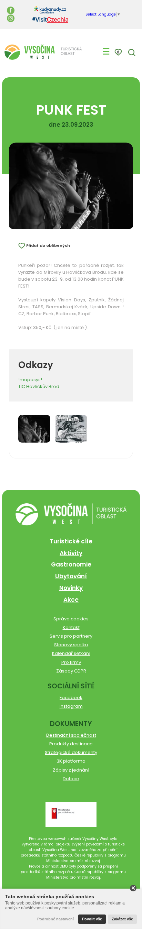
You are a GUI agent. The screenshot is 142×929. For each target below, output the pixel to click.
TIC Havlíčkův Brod (38, 386)
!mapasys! (30, 379)
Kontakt (71, 627)
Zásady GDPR (71, 671)
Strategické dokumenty (71, 752)
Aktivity (71, 553)
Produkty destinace (71, 744)
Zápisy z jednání (71, 770)
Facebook (71, 697)
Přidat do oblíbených (48, 245)
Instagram (71, 706)
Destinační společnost (71, 735)
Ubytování (71, 576)
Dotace (71, 778)
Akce (71, 600)
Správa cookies (71, 619)
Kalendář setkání (71, 653)
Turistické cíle (71, 541)
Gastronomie (71, 564)
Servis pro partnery (71, 636)
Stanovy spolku (71, 644)
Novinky (71, 588)
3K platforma (71, 761)
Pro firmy (71, 662)
